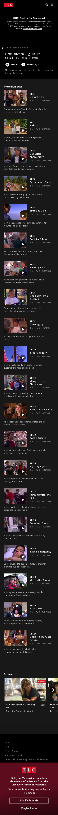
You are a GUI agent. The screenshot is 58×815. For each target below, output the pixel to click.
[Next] (53, 690)
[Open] (51, 5)
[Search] (45, 5)
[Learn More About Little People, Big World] (44, 708)
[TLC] (8, 5)
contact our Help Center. (32, 29)
